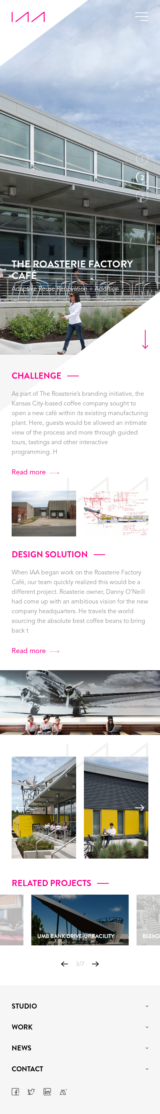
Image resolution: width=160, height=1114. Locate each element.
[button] (20, 808)
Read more (29, 472)
